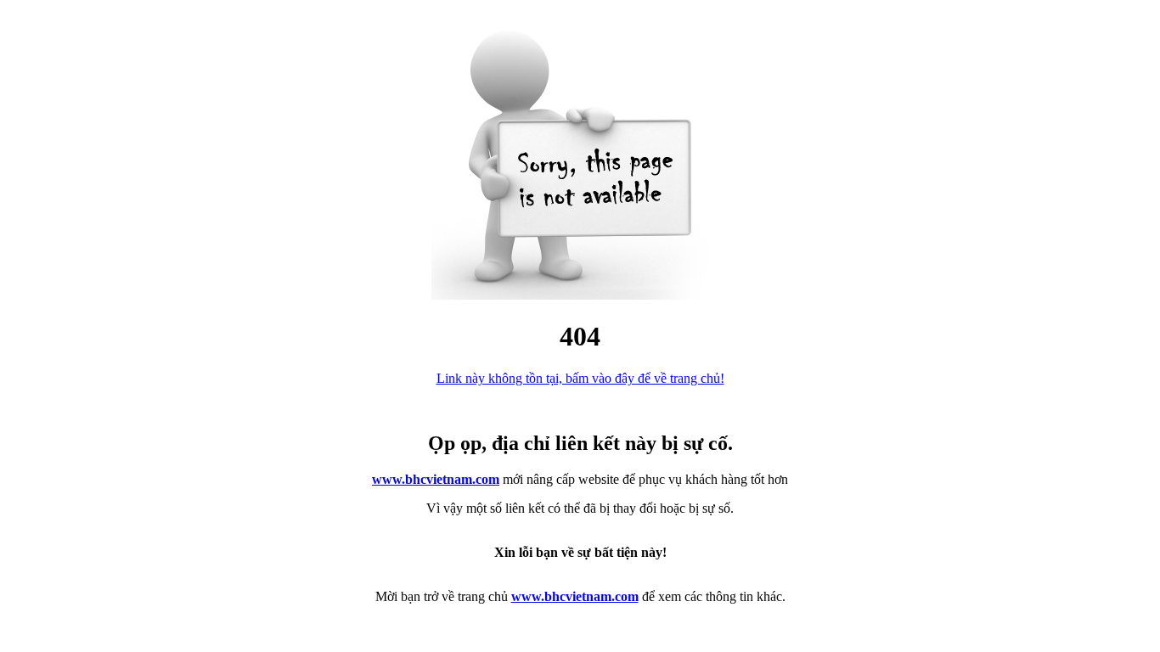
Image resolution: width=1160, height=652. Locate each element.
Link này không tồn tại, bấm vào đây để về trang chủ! (580, 378)
